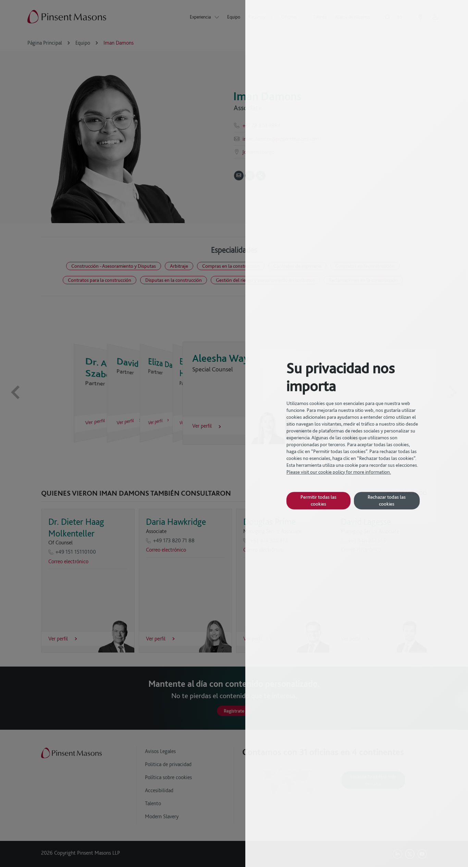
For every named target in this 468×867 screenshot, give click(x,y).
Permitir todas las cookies (318, 500)
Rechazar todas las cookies (387, 500)
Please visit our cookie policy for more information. (338, 472)
